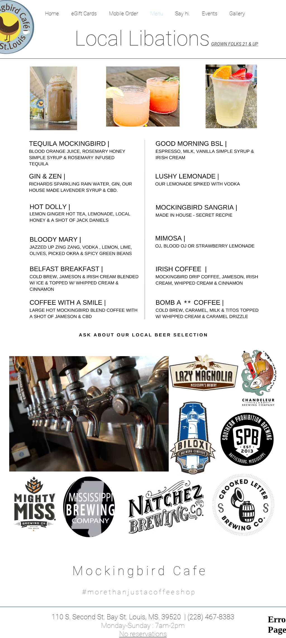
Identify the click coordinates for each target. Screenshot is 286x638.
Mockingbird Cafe (140, 570)
